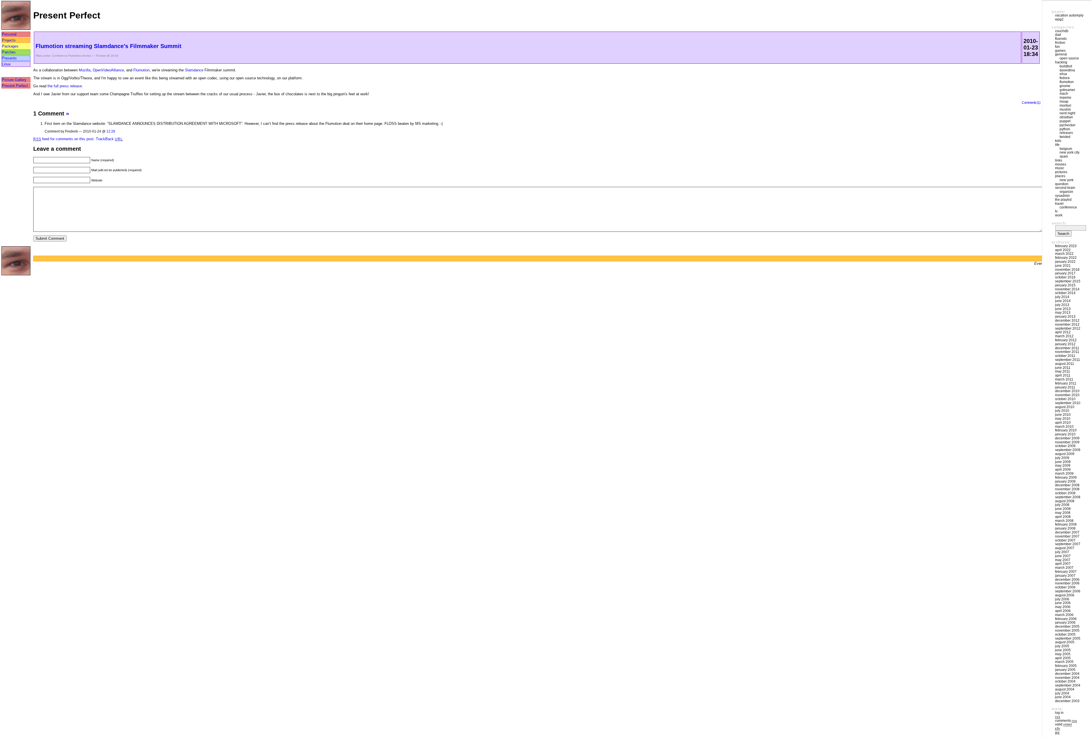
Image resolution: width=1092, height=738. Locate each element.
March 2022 (1064, 254)
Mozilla (84, 70)
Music (1059, 168)
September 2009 (1067, 450)
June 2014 (1063, 301)
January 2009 (1065, 481)
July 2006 (1062, 599)
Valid (1063, 724)
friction (1060, 43)
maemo (1065, 98)
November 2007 (1067, 536)
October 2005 (1065, 634)
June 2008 (1063, 509)
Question (1061, 184)
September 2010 (1067, 403)
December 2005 (1067, 627)
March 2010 (1064, 427)
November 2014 (1067, 289)
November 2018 (1067, 270)
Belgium (1066, 149)
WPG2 (1059, 19)
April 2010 (1063, 423)
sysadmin (1062, 196)
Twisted (1065, 137)
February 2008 (1066, 524)
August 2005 (1064, 642)
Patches (9, 52)
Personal (9, 34)
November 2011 (1067, 352)
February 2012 (1066, 340)
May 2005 (1062, 654)
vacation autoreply (1069, 15)
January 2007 (1065, 576)
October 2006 (1065, 587)
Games (1060, 51)
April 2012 (1063, 332)
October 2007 (1065, 540)
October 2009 (1065, 446)
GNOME (1065, 86)
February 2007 (1066, 572)
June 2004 (1063, 697)
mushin (1065, 109)
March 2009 (1064, 474)
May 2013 (1062, 313)
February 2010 (1066, 430)
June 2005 (1063, 650)
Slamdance (194, 70)
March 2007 (1064, 568)
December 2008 (1067, 485)
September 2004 (1067, 685)
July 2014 (1062, 297)
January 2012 (1065, 344)
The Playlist (1063, 200)
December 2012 (1067, 321)
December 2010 (1067, 391)
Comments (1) (1031, 102)
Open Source (1069, 58)
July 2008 (1062, 505)
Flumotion (74, 55)
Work (1058, 215)
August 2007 (1064, 548)
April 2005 (1063, 658)
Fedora (1065, 78)
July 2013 (1062, 305)
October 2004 (1065, 681)
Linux (6, 64)
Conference (59, 55)
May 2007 (1062, 560)
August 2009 (1064, 454)
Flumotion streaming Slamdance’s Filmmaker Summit (108, 46)
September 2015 (1067, 281)
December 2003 (1067, 701)
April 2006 (1063, 611)
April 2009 (1063, 470)
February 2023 (1066, 246)
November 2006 (1067, 583)
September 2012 (1067, 328)
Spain (1064, 156)
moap (1064, 102)
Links (1058, 160)
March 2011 (1064, 379)
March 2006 (1064, 615)
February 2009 (1066, 477)
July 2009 (1062, 458)
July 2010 (1062, 411)
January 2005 (1065, 670)
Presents (9, 58)
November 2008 (1067, 489)
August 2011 (1064, 364)
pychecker (1068, 125)
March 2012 (1064, 336)
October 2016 (1065, 277)
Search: (1059, 223)
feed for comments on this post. (64, 139)
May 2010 (1062, 419)
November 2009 (1067, 442)
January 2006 (1065, 623)
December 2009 (1067, 438)
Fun (1057, 47)
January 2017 (1065, 273)
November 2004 (1067, 678)
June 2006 (1063, 603)
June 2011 (1062, 368)
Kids (1058, 141)
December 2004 (1067, 674)
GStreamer (1067, 90)
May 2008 (1062, 513)
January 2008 (1065, 528)
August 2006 (1064, 595)
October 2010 (1065, 399)
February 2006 (1066, 619)
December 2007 (1067, 532)
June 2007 (1063, 556)
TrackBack (109, 139)
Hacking (1061, 62)
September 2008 (1067, 497)
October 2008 (1065, 493)
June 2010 (1063, 415)
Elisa (1063, 74)
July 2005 (1062, 646)
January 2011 (1065, 387)
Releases (1066, 133)
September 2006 (1067, 591)
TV (1056, 211)
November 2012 (1067, 324)
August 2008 (1064, 501)
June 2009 (1063, 462)
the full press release (64, 86)
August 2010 (1064, 407)
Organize (1066, 192)
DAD (1058, 35)
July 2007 (1062, 552)
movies (86, 55)
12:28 (110, 131)
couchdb (1061, 31)
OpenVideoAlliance (108, 70)
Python (1065, 129)
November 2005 (1067, 630)
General (1061, 54)
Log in (1059, 713)
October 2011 (1065, 356)
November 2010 (1067, 395)
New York (1067, 180)
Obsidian (1066, 117)
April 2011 (1062, 375)
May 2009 (1062, 466)
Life (1057, 145)
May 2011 (1062, 371)
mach (1064, 94)
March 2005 (1064, 662)
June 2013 (1063, 309)
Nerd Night (1067, 113)
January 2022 (1065, 262)
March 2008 (1064, 521)
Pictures (1061, 172)
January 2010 (1065, 434)
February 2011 (1065, 383)
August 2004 (1064, 689)
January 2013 (1065, 317)
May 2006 (1062, 607)
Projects (9, 40)
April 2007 (1063, 564)
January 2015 (1065, 285)
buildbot (1066, 66)
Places (1060, 176)
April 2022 (1063, 250)
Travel (1059, 204)
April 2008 (1063, 517)
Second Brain (1065, 188)
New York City (1069, 152)
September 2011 (1067, 360)
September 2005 (1067, 638)
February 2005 (1066, 666)
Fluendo (1061, 39)
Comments (1066, 721)
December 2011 (1067, 348)
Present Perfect (15, 86)
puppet (1065, 121)
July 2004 (1062, 693)
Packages (10, 46)
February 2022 (1066, 258)
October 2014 (1065, 293)
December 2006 (1067, 580)
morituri (1065, 106)
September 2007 (1067, 544)
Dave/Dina (1067, 70)
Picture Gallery (14, 80)
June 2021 (1063, 266)
